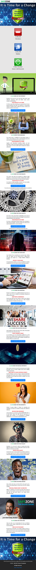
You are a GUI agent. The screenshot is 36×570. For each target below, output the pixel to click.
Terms (15, 567)
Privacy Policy (19, 567)
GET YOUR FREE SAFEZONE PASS (18, 110)
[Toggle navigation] (34, 1)
